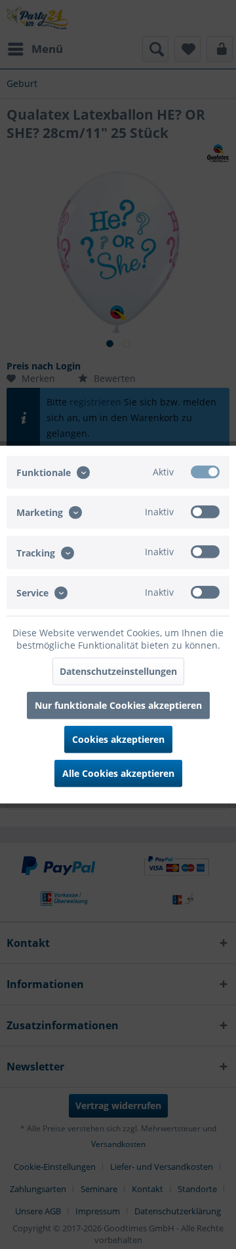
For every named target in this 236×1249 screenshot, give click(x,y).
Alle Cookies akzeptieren (118, 772)
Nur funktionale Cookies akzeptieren (118, 704)
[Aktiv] (205, 472)
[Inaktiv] (205, 512)
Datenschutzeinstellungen (118, 670)
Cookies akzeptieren (118, 738)
